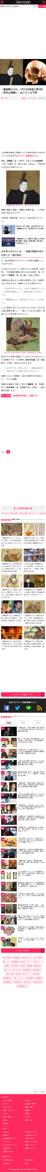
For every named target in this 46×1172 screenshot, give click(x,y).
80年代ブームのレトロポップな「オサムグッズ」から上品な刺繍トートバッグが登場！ (31, 940)
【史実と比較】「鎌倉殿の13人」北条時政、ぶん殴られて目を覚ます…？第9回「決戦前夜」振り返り (34, 567)
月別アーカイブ (30, 1145)
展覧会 (40, 978)
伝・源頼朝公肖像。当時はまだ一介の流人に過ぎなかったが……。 (23, 205)
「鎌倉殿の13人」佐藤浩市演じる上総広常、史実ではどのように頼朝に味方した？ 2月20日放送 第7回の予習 (11, 567)
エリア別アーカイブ (9, 1145)
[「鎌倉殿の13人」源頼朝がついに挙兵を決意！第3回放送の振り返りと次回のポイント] (34, 581)
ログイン (35, 6)
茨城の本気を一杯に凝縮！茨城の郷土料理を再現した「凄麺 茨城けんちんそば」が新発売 (31, 929)
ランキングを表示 (22, 950)
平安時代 (39, 958)
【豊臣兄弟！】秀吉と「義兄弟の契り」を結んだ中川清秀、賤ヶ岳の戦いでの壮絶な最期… (31, 862)
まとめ (27, 1100)
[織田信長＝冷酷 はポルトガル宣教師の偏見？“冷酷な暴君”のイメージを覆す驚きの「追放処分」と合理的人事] (9, 887)
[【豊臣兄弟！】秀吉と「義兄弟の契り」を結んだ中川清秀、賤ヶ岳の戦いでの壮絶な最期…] (9, 865)
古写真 (5, 1123)
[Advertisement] (23, 33)
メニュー (2, 2)
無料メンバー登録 (31, 1142)
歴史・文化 (4, 98)
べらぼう (18, 970)
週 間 (23, 722)
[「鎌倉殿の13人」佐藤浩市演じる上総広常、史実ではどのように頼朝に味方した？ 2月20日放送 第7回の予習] (11, 555)
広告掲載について (9, 1138)
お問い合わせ (29, 1138)
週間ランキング (30, 1148)
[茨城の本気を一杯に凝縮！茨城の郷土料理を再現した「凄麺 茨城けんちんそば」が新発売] (9, 931)
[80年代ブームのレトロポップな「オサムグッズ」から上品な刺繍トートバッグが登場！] (9, 942)
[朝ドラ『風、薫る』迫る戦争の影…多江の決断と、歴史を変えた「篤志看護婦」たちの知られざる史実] (9, 743)
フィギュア (20, 978)
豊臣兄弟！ (9, 978)
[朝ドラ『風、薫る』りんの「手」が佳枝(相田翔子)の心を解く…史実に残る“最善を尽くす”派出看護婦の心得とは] (9, 920)
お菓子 (16, 966)
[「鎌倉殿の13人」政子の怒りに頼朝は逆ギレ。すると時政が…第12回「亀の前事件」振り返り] (11, 633)
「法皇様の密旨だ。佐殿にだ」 (20, 395)
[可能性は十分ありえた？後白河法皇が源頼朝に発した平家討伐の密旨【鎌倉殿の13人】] (34, 529)
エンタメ (28, 1117)
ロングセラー (28, 962)
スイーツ (39, 962)
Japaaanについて (31, 1135)
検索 (43, 2)
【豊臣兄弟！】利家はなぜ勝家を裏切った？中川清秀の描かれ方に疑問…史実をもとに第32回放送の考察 (31, 851)
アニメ (7, 962)
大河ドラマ (34, 513)
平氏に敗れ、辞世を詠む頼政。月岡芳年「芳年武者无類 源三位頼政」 (23, 352)
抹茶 (19, 974)
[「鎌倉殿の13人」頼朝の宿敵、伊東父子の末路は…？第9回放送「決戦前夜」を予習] (11, 607)
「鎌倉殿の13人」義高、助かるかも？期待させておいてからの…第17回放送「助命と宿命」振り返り (11, 593)
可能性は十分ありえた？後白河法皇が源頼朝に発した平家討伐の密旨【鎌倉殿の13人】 (34, 540)
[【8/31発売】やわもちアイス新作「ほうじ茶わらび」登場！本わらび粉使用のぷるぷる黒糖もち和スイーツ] (9, 843)
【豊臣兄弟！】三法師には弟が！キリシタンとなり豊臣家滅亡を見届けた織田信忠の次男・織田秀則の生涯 (31, 751)
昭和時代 (19, 982)
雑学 (8, 966)
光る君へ (29, 982)
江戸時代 (8, 958)
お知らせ (6, 1135)
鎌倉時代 (9, 982)
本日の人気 (7, 1148)
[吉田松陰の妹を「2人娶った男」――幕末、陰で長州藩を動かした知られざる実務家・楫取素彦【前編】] (9, 909)
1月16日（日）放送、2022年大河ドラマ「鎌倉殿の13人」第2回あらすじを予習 (30, 227)
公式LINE (28, 707)
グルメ (5, 1113)
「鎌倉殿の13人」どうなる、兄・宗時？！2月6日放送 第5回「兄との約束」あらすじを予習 (11, 541)
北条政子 (6, 513)
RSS (39, 707)
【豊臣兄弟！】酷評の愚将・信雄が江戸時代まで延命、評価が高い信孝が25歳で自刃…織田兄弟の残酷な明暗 (31, 785)
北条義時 (24, 513)
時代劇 (38, 966)
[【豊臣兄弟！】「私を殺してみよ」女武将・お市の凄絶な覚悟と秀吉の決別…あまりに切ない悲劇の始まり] (9, 809)
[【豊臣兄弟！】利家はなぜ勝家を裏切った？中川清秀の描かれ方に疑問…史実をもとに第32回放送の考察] (9, 854)
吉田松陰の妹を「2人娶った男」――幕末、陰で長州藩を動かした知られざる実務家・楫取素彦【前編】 (31, 906)
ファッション (7, 1107)
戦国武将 (17, 962)
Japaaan (23, 2)
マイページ (7, 1142)
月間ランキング (8, 1151)
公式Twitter (17, 707)
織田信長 (28, 970)
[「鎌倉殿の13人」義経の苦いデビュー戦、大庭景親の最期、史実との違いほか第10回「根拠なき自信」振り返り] (34, 607)
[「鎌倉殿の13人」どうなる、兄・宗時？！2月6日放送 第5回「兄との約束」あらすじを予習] (11, 529)
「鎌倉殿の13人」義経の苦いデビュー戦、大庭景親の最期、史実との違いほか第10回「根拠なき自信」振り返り (34, 619)
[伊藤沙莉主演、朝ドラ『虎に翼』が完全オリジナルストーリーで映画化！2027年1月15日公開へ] (9, 776)
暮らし (5, 1120)
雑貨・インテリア (9, 1110)
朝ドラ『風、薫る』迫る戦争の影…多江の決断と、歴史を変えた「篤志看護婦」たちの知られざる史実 (31, 740)
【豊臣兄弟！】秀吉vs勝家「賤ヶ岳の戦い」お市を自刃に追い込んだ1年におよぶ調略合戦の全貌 (31, 729)
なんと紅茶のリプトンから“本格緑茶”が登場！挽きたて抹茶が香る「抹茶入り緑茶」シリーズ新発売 (31, 873)
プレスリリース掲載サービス (22, 694)
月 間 (37, 722)
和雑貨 (27, 1110)
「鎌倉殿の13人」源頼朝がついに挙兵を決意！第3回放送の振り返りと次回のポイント (34, 592)
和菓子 (27, 1113)
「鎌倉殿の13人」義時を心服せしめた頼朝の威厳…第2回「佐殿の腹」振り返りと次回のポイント (30, 240)
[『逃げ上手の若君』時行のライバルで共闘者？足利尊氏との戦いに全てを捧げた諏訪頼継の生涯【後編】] (9, 798)
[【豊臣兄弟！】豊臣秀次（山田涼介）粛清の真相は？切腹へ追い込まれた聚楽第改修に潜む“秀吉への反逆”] (9, 820)
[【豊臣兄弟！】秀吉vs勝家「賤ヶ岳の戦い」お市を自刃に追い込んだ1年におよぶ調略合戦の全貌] (9, 732)
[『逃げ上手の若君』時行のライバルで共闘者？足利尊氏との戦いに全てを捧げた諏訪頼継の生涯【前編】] (9, 765)
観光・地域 (7, 1117)
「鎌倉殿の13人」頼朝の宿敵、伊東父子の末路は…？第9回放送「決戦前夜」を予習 (11, 618)
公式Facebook (6, 707)
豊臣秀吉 (31, 978)
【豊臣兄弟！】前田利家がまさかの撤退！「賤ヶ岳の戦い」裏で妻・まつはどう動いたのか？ (31, 829)
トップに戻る (40, 1092)
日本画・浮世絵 (30, 1104)
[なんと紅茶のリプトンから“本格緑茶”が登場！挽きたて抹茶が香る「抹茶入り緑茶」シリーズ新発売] (9, 876)
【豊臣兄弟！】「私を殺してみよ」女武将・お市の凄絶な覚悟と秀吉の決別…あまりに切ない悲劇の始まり (31, 807)
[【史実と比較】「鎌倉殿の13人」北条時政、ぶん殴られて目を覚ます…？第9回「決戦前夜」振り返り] (34, 555)
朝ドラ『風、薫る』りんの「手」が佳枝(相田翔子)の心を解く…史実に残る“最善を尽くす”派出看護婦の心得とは (31, 917)
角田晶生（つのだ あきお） (29, 98)
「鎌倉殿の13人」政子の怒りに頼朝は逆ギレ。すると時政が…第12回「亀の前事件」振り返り (11, 645)
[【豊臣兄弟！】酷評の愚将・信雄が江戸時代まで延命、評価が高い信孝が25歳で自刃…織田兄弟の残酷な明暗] (9, 787)
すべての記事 (7, 1100)
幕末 (23, 966)
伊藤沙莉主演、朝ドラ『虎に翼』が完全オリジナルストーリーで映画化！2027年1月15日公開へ (31, 773)
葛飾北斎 (39, 982)
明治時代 (38, 970)
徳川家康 (11, 974)
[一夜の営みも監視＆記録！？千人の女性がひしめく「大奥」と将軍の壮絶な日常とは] (9, 898)
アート (5, 1104)
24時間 (8, 722)
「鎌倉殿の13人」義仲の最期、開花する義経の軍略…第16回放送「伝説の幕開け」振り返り (34, 645)
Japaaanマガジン (31, 1132)
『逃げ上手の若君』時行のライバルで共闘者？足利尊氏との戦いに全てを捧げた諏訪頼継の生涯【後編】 (31, 796)
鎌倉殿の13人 (23, 986)
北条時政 (15, 513)
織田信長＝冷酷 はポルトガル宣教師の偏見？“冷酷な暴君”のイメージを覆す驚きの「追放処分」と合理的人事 (31, 884)
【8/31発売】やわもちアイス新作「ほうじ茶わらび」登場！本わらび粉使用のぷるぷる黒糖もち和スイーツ (31, 840)
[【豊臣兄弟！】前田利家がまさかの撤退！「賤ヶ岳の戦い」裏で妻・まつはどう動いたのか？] (9, 831)
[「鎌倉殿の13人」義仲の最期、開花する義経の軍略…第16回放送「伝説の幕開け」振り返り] (34, 633)
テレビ (9, 970)
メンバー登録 (42, 6)
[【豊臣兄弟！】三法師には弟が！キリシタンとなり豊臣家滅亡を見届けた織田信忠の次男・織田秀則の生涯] (9, 754)
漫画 (30, 966)
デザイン (28, 974)
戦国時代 (18, 958)
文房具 (37, 974)
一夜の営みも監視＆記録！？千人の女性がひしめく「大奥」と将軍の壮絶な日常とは (31, 895)
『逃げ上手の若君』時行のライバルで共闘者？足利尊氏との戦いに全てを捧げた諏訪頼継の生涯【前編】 (31, 762)
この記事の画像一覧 (24, 508)
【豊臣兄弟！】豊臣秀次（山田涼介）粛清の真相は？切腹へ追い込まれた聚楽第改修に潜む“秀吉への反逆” (31, 818)
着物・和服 (28, 1107)
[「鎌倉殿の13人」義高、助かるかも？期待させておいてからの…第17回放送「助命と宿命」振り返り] (11, 581)
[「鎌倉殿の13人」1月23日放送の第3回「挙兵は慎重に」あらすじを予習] (23, 72)
